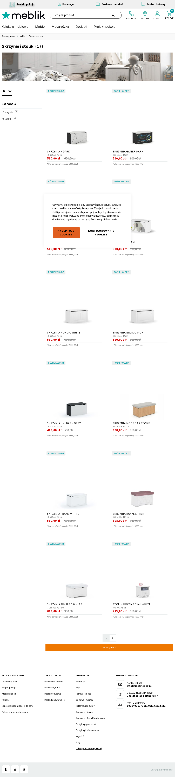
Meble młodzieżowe (53, 681)
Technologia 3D (9, 681)
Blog (78, 742)
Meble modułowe (52, 693)
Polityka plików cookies (87, 730)
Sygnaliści (80, 736)
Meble (22, 36)
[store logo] (23, 15)
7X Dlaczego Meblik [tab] (13, 675)
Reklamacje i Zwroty (85, 705)
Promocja (80, 681)
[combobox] (86, 15)
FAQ (78, 687)
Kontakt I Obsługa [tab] (127, 675)
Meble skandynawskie (54, 699)
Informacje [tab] (82, 675)
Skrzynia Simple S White (64, 604)
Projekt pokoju (9, 687)
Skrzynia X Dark (58, 151)
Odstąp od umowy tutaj (89, 748)
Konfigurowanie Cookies (101, 232)
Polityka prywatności (86, 724)
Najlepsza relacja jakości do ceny (17, 705)
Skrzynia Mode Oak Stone (131, 423)
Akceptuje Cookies (66, 232)
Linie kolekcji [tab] (52, 675)
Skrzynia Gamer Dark (128, 151)
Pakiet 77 (6, 699)
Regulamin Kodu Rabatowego (90, 718)
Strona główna (9, 36)
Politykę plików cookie (104, 219)
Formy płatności (83, 693)
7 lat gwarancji (9, 693)
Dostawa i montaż (84, 699)
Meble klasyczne (52, 687)
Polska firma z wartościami (15, 712)
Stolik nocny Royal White (132, 604)
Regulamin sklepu (84, 712)
